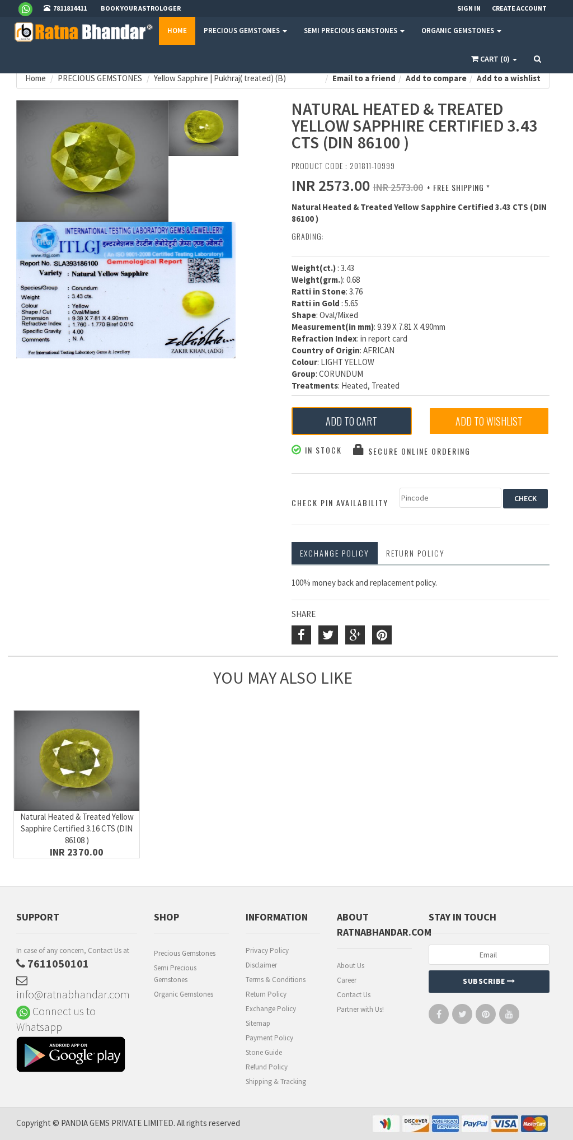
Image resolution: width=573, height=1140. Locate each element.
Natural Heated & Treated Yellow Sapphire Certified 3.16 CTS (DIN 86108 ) (77, 828)
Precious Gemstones (184, 953)
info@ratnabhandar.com (73, 994)
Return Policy (266, 994)
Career (346, 980)
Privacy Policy (267, 950)
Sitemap (258, 1023)
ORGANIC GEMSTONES (458, 30)
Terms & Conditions (276, 979)
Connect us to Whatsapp (56, 1019)
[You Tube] (509, 1016)
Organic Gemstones (183, 994)
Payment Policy (269, 1038)
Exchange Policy (334, 553)
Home (177, 30)
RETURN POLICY (415, 553)
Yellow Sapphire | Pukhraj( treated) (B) (220, 78)
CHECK (525, 498)
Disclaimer (261, 965)
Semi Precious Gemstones (175, 973)
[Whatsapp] (30, 8)
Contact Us (353, 994)
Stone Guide (264, 1052)
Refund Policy (267, 1067)
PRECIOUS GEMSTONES (242, 30)
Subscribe (485, 981)
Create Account (519, 8)
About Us (350, 965)
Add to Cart (351, 421)
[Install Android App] (76, 1055)
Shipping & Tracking (276, 1081)
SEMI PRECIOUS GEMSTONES (351, 30)
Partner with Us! (360, 1009)
